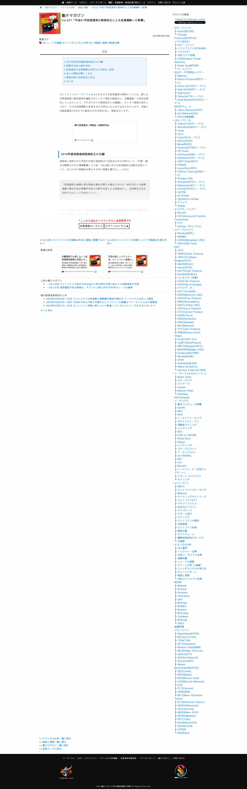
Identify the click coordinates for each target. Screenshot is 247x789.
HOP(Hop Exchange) (190, 284)
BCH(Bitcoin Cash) (188, 677)
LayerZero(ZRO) (187, 168)
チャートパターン (187, 571)
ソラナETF (184, 51)
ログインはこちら (116, 226)
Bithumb (182, 619)
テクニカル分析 (68, 7)
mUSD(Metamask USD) (191, 239)
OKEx (181, 623)
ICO (180, 462)
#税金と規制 (100, 42)
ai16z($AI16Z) (186, 31)
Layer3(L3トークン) (189, 137)
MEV (180, 411)
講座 (110, 2)
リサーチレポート (147, 758)
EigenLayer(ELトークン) (191, 185)
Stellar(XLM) (185, 725)
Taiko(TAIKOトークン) (191, 123)
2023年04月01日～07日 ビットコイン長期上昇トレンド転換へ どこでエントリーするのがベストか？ (101, 305)
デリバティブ (185, 510)
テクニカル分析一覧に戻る (56, 738)
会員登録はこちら (90, 226)
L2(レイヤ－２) (183, 120)
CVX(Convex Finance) (190, 311)
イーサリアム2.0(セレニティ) (191, 373)
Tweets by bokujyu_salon (190, 19)
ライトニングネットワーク (192, 496)
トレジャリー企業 (187, 551)
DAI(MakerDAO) (187, 722)
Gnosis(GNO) (186, 660)
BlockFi (182, 212)
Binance (182, 609)
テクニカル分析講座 (109, 758)
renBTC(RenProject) (189, 342)
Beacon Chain (186, 390)
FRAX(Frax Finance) (190, 298)
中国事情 (182, 523)
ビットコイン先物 (187, 527)
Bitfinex (182, 602)
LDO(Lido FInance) (189, 280)
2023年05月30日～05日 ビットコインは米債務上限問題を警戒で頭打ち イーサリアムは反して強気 (99, 298)
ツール (135, 2)
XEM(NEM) (184, 691)
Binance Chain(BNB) (189, 647)
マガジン (83, 2)
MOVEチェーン (183, 106)
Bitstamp (183, 612)
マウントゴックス (187, 503)
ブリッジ (182, 202)
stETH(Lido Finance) (190, 270)
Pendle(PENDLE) (187, 274)
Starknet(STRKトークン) (192, 147)
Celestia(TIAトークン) (190, 96)
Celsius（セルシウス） (190, 226)
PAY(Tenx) (184, 719)
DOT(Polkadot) (187, 643)
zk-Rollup (183, 195)
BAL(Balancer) (186, 325)
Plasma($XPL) (186, 233)
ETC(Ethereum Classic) (191, 701)
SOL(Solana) (182, 397)
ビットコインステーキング (192, 489)
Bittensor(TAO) (187, 636)
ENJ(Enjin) (184, 732)
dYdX (181, 359)
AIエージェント (183, 27)
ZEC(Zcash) (184, 671)
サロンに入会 (179, 2)
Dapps (181, 441)
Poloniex (183, 592)
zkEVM (182, 192)
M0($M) (182, 236)
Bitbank (182, 585)
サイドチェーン (186, 534)
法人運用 (182, 547)
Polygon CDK (185, 178)
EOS (180, 684)
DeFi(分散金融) (186, 116)
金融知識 (182, 558)
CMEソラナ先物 (186, 55)
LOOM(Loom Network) (191, 681)
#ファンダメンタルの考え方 (77, 42)
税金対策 (182, 530)
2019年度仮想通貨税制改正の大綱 (83, 62)
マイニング (184, 479)
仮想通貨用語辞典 (128, 758)
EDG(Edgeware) (187, 715)
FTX (180, 222)
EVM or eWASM (187, 434)
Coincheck (184, 595)
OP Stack (183, 150)
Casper (182, 387)
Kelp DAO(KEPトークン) (191, 89)
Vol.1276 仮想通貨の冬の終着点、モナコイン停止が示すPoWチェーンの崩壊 (91, 287)
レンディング (185, 428)
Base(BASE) (185, 144)
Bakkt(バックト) (187, 506)
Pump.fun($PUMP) (188, 65)
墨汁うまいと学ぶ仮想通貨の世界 (116, 786)
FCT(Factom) (185, 688)
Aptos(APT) (185, 654)
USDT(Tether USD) (189, 304)
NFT (180, 458)
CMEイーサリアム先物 (190, 554)
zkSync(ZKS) (185, 140)
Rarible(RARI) (186, 356)
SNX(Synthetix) (187, 318)
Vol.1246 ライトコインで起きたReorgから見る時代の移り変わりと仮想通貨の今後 (94, 283)
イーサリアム (83, 94)
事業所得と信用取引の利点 (79, 77)
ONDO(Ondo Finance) (190, 253)
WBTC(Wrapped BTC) (190, 346)
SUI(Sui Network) (188, 657)
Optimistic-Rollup (188, 198)
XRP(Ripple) (185, 674)
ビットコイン (182, 482)
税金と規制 (83, 7)
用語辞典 (119, 2)
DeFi (177, 246)
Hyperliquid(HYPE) (189, 633)
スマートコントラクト (190, 476)
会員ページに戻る (52, 748)
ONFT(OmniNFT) (188, 161)
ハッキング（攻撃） (188, 277)
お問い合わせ (164, 2)
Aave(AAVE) (185, 267)
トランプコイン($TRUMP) (192, 48)
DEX (180, 431)
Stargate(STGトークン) (191, 181)
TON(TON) (184, 640)
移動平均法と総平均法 (77, 66)
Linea (181, 130)
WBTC (181, 486)
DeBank (182, 164)
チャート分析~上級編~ (190, 565)
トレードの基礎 (186, 561)
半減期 (181, 541)
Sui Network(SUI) (188, 113)
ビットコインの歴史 (188, 520)
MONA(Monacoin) (188, 705)
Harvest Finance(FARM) (192, 369)
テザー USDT (185, 513)
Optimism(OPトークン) (191, 157)
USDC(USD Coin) (187, 243)
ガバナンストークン (188, 421)
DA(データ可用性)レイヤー (189, 72)
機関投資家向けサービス (191, 537)
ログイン (151, 2)
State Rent (184, 438)
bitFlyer (182, 589)
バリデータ (184, 383)
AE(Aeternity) (186, 708)
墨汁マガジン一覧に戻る (55, 745)
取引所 (178, 582)
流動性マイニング (187, 424)
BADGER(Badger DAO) (191, 349)
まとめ (68, 81)
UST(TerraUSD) (187, 291)
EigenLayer (184, 92)
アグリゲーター (186, 287)
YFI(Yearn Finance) (189, 328)
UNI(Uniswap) (186, 322)
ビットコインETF (187, 500)
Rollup (181, 205)
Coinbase (183, 616)
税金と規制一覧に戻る (54, 741)
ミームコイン (185, 68)
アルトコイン (182, 630)
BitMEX (182, 606)
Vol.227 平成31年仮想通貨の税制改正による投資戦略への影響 (119, 7)
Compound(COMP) (188, 352)
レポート (97, 2)
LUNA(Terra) (185, 315)
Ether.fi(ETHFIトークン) (192, 85)
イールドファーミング (190, 417)
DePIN (181, 407)
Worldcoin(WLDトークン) (192, 126)
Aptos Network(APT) (190, 109)
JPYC (181, 250)
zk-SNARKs (185, 455)
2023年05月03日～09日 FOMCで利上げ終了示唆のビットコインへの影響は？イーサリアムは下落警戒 (101, 302)
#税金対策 (113, 42)
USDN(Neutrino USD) (190, 294)
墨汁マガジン (51, 7)
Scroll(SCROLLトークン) (191, 188)
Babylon (182, 75)
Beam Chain (184, 376)
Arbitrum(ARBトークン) (191, 154)
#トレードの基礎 (52, 42)
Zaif (180, 599)
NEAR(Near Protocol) (190, 650)
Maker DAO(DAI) (188, 366)
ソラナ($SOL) (182, 41)
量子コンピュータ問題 (190, 404)
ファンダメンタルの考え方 (192, 568)
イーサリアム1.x (187, 452)
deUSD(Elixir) (185, 263)
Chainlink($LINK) (187, 363)
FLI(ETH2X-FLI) (187, 339)
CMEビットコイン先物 (190, 578)
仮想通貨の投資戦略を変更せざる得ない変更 (89, 70)
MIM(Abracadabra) (189, 301)
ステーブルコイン (184, 229)
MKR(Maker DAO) (188, 712)
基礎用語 (179, 626)
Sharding (183, 393)
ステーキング (185, 380)
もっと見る (47, 310)
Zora (180, 133)
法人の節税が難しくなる (78, 73)
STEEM (182, 729)
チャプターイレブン (185, 209)
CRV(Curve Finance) (189, 308)
